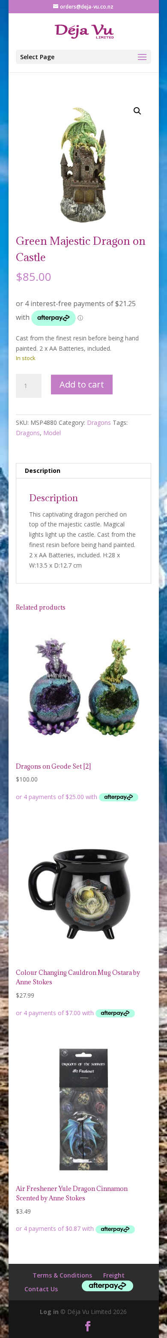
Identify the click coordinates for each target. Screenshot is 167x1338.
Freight (114, 1275)
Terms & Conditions (62, 1275)
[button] (137, 111)
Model (52, 433)
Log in (49, 1312)
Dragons (99, 422)
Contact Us (41, 1289)
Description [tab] (42, 470)
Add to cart (82, 384)
